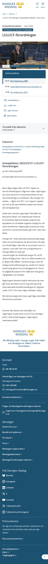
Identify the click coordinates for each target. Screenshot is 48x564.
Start (4, 14)
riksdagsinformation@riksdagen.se (21, 389)
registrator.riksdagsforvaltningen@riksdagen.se (26, 412)
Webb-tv (12, 14)
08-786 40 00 (11, 369)
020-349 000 (11, 385)
